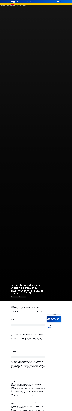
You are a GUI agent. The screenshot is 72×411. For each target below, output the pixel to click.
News (18, 1)
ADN (11, 281)
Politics (31, 1)
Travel (28, 1)
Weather (37, 1)
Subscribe (59, 1)
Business (34, 1)
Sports (20, 1)
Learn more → (49, 327)
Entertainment (24, 1)
